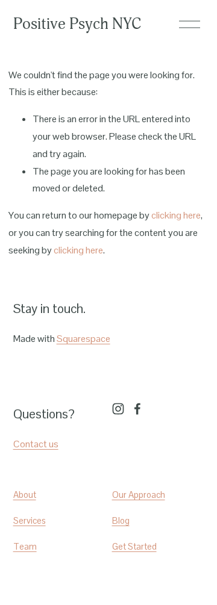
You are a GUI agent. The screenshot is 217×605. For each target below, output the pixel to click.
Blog (121, 520)
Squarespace (83, 338)
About (24, 494)
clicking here (176, 215)
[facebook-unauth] (137, 409)
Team (25, 546)
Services (29, 520)
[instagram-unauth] (118, 409)
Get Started (134, 546)
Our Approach (138, 494)
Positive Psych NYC (77, 24)
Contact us (35, 444)
